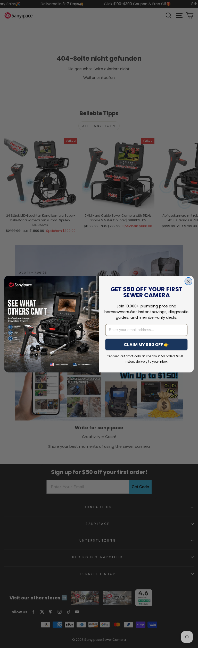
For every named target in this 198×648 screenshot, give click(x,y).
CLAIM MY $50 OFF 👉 (146, 344)
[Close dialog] (188, 281)
